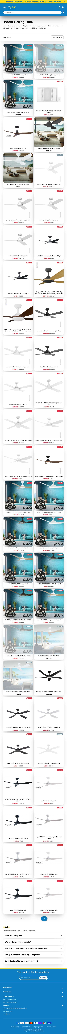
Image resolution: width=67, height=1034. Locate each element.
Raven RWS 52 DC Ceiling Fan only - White (49, 498)
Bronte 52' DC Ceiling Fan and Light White (18, 678)
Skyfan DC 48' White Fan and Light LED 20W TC (18, 860)
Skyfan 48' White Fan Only (49, 786)
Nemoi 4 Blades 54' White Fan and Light (49, 714)
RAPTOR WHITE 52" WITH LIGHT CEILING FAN (18, 206)
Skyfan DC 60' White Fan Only (49, 896)
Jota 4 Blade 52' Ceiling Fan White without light (49, 426)
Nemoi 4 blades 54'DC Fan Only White (49, 750)
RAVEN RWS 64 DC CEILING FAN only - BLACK (49, 570)
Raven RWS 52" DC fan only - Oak (18, 61)
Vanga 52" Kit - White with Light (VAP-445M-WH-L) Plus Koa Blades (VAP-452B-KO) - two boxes (18, 316)
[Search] (62, 12)
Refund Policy (26, 1027)
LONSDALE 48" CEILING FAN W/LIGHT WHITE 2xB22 (18, 426)
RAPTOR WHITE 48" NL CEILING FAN (18, 242)
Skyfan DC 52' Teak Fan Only (18, 134)
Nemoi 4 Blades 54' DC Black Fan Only (18, 750)
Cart (63, 7)
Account (60, 7)
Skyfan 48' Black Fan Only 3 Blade (18, 824)
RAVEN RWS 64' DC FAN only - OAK (18, 570)
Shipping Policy (38, 1027)
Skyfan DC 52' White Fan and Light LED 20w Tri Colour (49, 824)
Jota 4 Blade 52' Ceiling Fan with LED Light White (18, 462)
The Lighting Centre (36, 1029)
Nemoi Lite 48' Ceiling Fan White (18, 390)
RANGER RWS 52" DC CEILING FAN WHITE (18, 170)
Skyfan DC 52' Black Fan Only (18, 896)
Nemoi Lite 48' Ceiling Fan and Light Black (49, 316)
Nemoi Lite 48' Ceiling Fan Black (49, 353)
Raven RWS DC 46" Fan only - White (49, 534)
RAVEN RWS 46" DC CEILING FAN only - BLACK (18, 642)
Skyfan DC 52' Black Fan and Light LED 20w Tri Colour (18, 786)
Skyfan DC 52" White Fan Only (49, 860)
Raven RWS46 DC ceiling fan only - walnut (49, 606)
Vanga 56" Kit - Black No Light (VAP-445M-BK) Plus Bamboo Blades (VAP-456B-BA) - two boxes (49, 279)
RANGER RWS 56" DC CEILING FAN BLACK (49, 134)
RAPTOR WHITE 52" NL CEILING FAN (49, 206)
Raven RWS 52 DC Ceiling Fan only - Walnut (49, 61)
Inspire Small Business (37, 1031)
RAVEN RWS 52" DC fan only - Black (18, 534)
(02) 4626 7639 (7, 1011)
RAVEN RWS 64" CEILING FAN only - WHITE (18, 98)
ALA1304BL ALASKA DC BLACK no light (18, 279)
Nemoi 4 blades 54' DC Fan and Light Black (18, 714)
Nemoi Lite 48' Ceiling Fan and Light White (18, 353)
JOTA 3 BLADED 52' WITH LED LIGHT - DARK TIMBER (49, 462)
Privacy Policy (15, 1027)
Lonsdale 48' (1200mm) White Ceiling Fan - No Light (49, 390)
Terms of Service (51, 1027)
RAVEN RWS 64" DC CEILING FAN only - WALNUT (18, 606)
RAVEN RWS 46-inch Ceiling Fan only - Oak (18, 498)
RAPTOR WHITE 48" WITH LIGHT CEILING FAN (49, 170)
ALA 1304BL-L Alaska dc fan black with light (49, 242)
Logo (12, 7)
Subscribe (43, 977)
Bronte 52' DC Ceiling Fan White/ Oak (49, 642)
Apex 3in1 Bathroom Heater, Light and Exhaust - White (49, 98)
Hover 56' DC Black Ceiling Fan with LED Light (49, 678)
